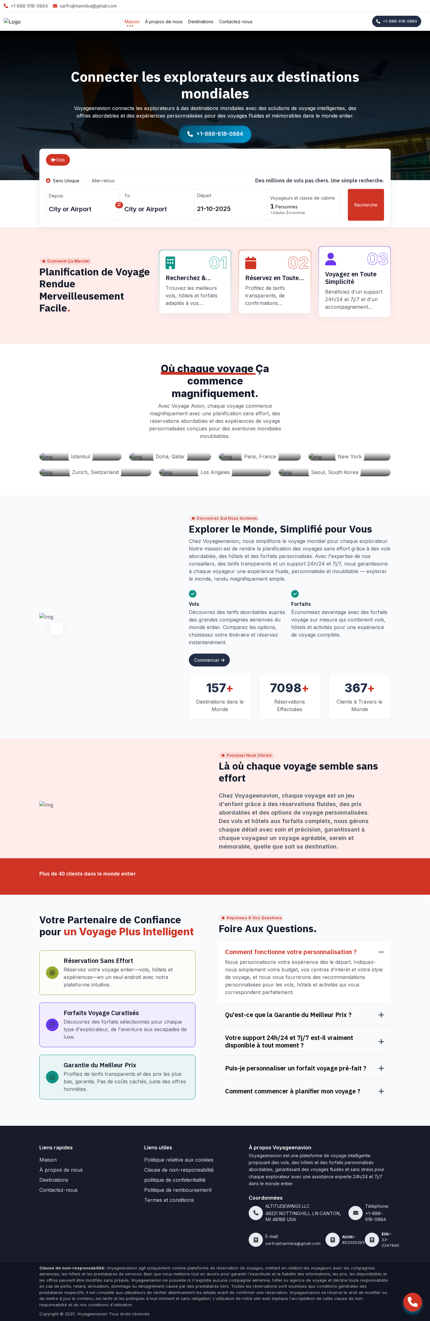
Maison (132, 21)
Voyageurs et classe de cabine (302, 198)
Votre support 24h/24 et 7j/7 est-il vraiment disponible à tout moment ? (289, 1041)
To (127, 195)
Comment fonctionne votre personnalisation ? (291, 952)
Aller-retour (103, 180)
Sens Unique (66, 180)
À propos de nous (164, 21)
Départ (204, 195)
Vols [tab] (60, 160)
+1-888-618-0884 (400, 21)
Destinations (200, 21)
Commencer (207, 660)
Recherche (365, 204)
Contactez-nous (235, 21)
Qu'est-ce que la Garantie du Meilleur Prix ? (288, 1015)
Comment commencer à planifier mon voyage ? (292, 1091)
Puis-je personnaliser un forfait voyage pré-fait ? (295, 1068)
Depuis (56, 195)
